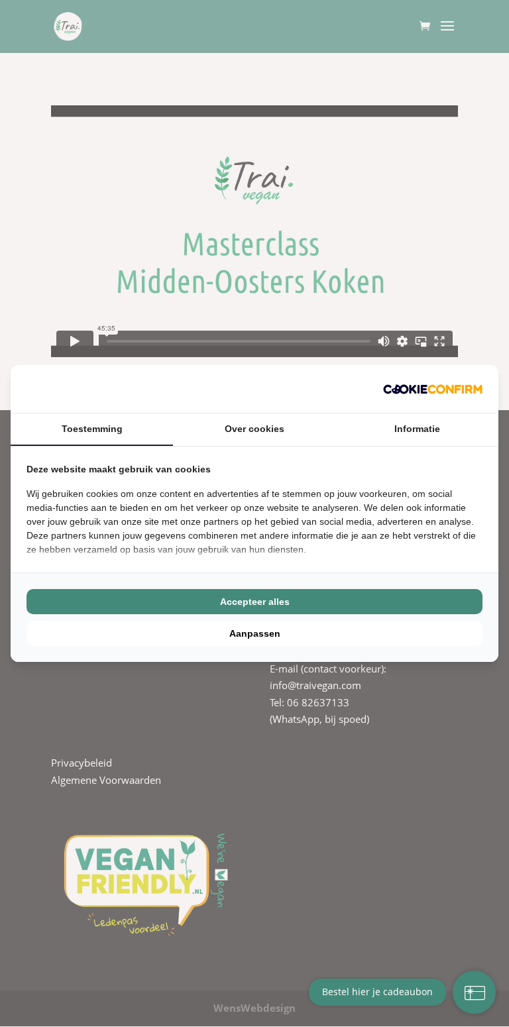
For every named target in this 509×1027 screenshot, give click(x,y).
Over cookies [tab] (254, 428)
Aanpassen (254, 633)
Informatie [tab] (417, 428)
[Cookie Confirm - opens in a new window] (432, 389)
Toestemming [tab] (92, 428)
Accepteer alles (255, 601)
